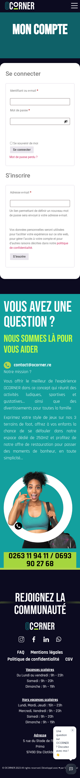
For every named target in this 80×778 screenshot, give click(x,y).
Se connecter (22, 149)
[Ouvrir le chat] (71, 769)
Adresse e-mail (20, 192)
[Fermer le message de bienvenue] (72, 730)
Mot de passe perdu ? (23, 157)
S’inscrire (19, 256)
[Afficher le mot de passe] (66, 121)
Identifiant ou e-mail (24, 90)
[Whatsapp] (58, 639)
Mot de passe (20, 110)
